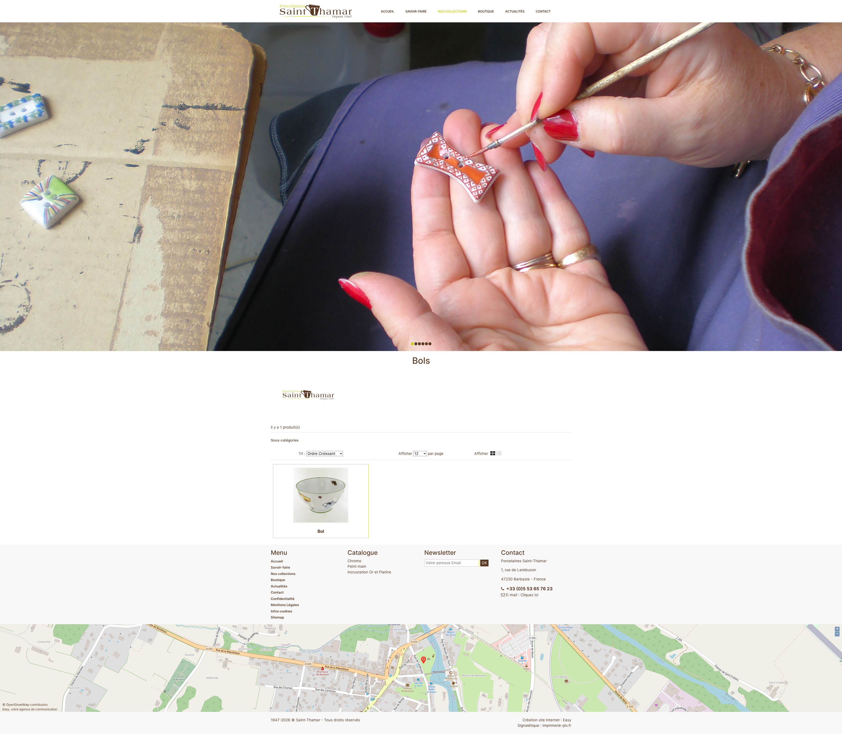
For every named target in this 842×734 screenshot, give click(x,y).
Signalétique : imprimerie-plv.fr (544, 725)
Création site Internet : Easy (547, 720)
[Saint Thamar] (315, 11)
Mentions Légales (285, 605)
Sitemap (277, 617)
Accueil (387, 11)
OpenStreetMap (17, 704)
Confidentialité (282, 599)
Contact (543, 11)
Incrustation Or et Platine (369, 572)
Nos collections (452, 11)
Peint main (357, 566)
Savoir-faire (416, 11)
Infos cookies (281, 611)
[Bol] (320, 495)
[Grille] (493, 453)
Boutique (486, 11)
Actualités (514, 11)
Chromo (354, 561)
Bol (321, 531)
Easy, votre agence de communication (29, 709)
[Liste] (499, 453)
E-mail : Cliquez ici (522, 595)
